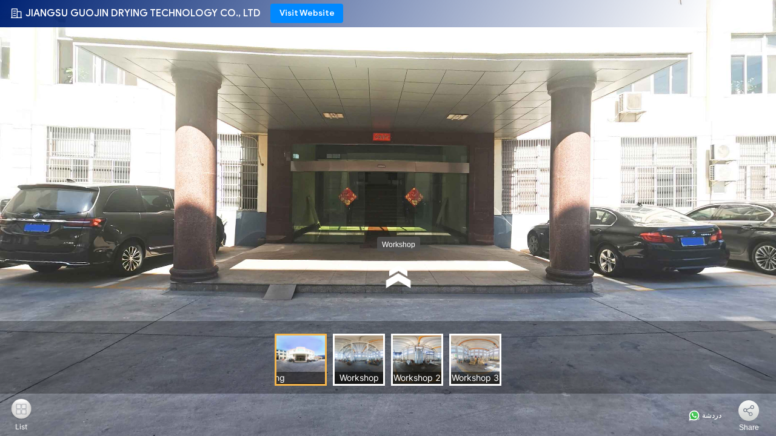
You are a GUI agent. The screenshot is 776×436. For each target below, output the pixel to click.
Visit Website (307, 13)
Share (749, 427)
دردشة (710, 415)
